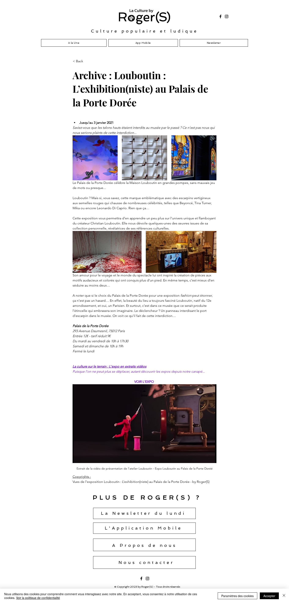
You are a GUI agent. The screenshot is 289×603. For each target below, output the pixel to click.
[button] (87, 61)
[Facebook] (220, 16)
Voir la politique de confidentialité (38, 598)
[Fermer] (283, 596)
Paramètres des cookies (237, 596)
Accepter (269, 596)
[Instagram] (226, 16)
